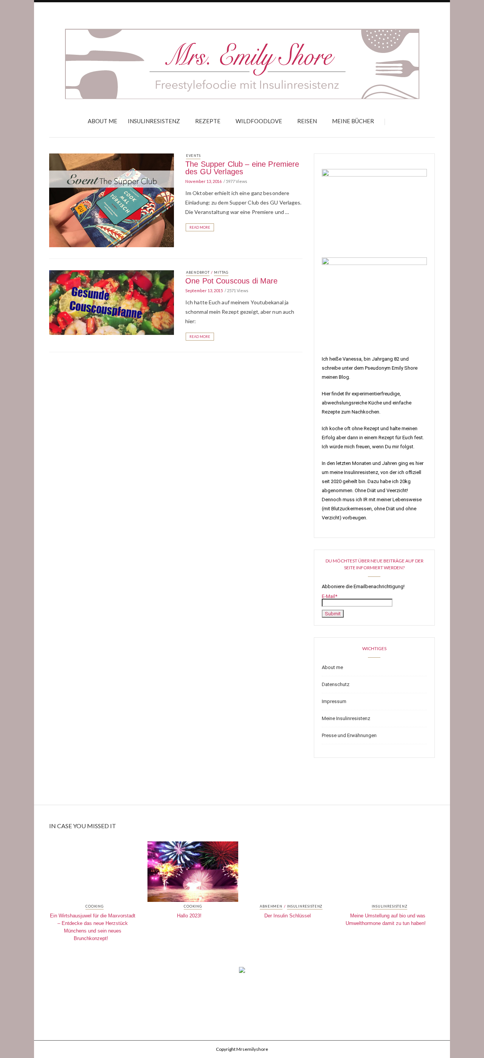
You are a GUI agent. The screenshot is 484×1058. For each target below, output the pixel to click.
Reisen (307, 121)
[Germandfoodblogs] (242, 972)
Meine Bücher (353, 121)
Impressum (334, 701)
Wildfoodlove (259, 121)
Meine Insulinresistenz (346, 718)
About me (102, 121)
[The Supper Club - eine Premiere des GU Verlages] (111, 200)
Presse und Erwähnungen (349, 735)
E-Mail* (329, 596)
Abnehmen (271, 906)
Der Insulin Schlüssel (287, 916)
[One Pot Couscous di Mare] (111, 302)
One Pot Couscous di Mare (231, 281)
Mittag (221, 272)
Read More (199, 227)
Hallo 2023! (189, 916)
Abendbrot (197, 272)
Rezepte (207, 121)
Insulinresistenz (154, 121)
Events (193, 155)
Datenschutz (335, 684)
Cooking (94, 906)
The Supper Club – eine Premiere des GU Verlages (242, 168)
